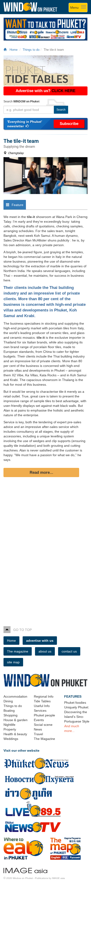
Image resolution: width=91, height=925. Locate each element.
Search (61, 109)
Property (10, 729)
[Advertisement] (45, 552)
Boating (9, 710)
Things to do (31, 49)
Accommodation (15, 696)
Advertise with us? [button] (45, 91)
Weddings (11, 739)
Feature (17, 205)
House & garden (16, 720)
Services (40, 710)
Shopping (11, 715)
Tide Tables (42, 701)
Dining (8, 701)
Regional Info (43, 696)
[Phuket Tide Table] (46, 70)
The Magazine (44, 739)
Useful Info (42, 706)
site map (13, 662)
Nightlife (9, 725)
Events (39, 720)
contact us (69, 651)
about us (44, 651)
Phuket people (44, 715)
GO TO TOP (21, 630)
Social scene (43, 725)
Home (13, 49)
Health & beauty (15, 734)
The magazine (17, 651)
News (38, 729)
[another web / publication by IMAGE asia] (25, 870)
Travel (38, 734)
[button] (46, 124)
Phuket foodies (75, 702)
